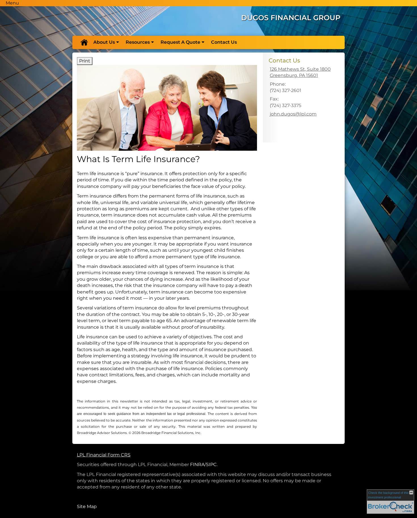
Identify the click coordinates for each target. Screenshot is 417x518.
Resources (138, 42)
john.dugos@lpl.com (293, 114)
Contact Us (224, 42)
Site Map (87, 506)
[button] (12, 3)
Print (84, 61)
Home (84, 42)
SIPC (211, 464)
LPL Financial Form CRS (103, 455)
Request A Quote (180, 42)
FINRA (197, 464)
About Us (104, 42)
